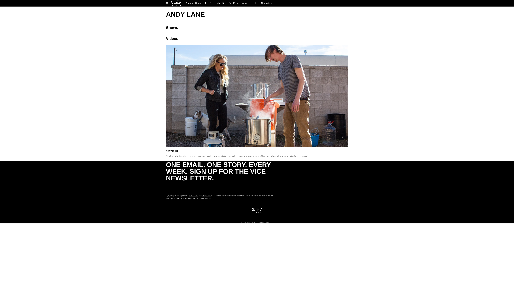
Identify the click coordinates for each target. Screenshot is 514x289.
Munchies (221, 3)
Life (205, 3)
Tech (212, 3)
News (198, 3)
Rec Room (234, 3)
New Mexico (172, 151)
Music (244, 3)
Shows (189, 3)
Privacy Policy (207, 196)
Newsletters (266, 3)
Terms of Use (193, 196)
